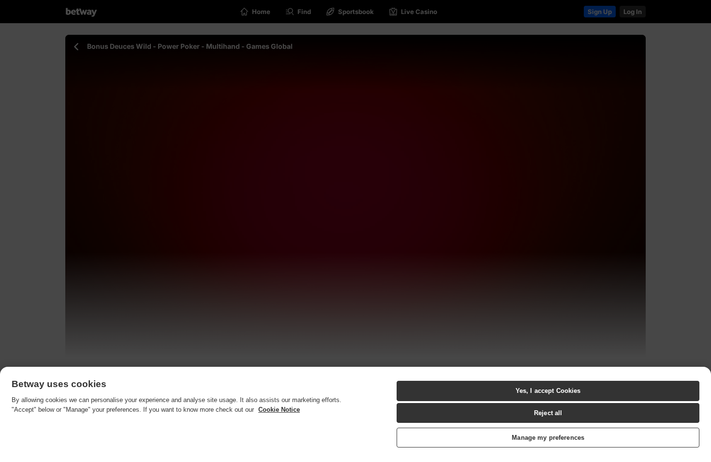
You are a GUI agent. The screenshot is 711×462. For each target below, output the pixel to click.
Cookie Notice (279, 409)
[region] (355, 414)
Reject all (548, 413)
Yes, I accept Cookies (548, 390)
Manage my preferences (548, 437)
